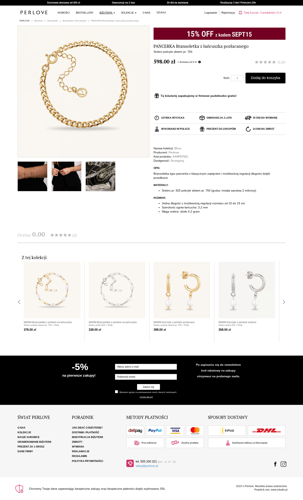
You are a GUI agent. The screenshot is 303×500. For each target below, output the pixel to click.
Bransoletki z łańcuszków (74, 21)
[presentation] (19, 302)
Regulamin (79, 456)
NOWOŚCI (64, 12)
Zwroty (77, 441)
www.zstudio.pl (279, 489)
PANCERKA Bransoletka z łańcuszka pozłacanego (115, 21)
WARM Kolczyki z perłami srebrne (237, 322)
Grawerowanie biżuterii (34, 441)
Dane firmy (25, 451)
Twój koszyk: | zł (262, 12)
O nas (146, 12)
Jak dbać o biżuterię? (87, 427)
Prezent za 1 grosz (31, 446)
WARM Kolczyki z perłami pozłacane (174, 322)
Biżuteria (106, 12)
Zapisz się (148, 387)
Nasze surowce (29, 437)
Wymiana (78, 446)
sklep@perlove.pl (147, 465)
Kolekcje (127, 12)
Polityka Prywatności (87, 461)
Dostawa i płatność (85, 432)
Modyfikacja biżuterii (87, 437)
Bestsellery (84, 12)
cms (267, 489)
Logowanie (210, 12)
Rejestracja (228, 12)
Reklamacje (80, 451)
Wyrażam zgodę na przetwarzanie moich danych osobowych (148, 392)
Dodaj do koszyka (265, 78)
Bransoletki (52, 21)
